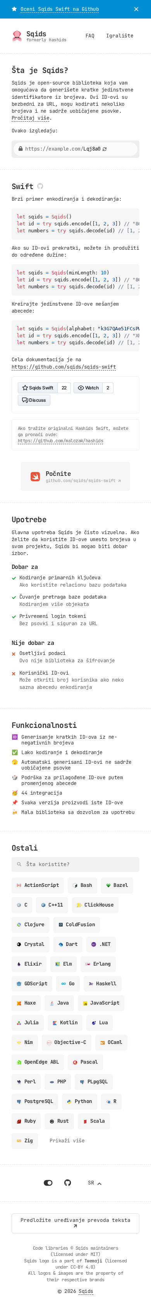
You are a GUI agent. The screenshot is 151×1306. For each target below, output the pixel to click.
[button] (14, 9)
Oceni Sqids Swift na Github (60, 9)
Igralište (120, 35)
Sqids (86, 1291)
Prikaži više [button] (67, 1140)
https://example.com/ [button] (63, 149)
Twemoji (93, 1261)
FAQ (90, 35)
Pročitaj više (30, 118)
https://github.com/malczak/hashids (60, 441)
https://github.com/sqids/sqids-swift (64, 367)
